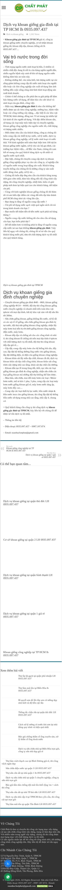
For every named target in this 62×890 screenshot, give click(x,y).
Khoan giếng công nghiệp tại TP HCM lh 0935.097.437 (20, 448)
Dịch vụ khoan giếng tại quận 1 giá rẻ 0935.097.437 (41, 455)
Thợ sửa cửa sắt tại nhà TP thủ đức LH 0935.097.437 (30, 792)
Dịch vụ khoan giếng (14, 34)
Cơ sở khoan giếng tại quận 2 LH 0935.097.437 (29, 539)
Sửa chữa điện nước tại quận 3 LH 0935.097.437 (29, 768)
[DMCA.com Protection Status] (45, 886)
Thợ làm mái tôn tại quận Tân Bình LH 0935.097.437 (31, 804)
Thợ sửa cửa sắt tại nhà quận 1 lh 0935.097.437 (28, 773)
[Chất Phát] (31, 7)
